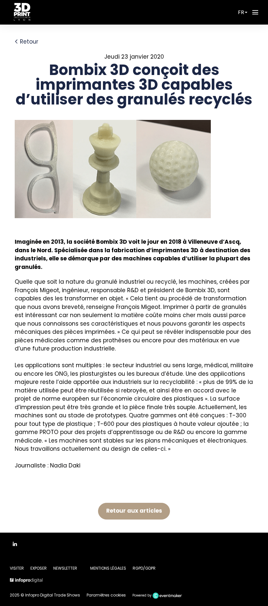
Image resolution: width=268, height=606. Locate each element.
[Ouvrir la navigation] (255, 12)
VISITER (17, 568)
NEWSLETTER (65, 568)
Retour (28, 42)
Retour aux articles (134, 511)
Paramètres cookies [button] (106, 595)
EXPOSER (38, 568)
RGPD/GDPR (144, 568)
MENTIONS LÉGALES (108, 568)
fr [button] (241, 12)
